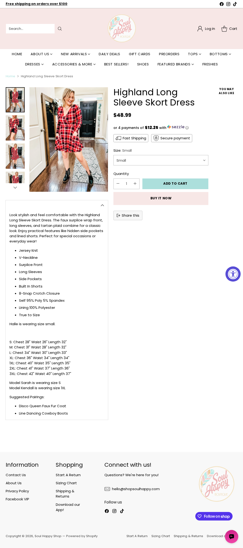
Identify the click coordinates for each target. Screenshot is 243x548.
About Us (14, 482)
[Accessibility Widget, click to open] (233, 274)
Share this (130, 215)
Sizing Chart (66, 482)
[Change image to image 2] (15, 128)
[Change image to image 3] (15, 156)
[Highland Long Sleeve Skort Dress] (68, 139)
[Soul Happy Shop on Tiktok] (235, 5)
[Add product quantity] (135, 184)
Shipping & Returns (65, 494)
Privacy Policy (17, 491)
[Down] (15, 187)
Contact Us (16, 474)
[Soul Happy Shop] (121, 28)
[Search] (60, 29)
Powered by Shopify (82, 536)
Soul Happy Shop (48, 536)
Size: (122, 150)
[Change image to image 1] (15, 100)
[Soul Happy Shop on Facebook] (221, 5)
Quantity (121, 173)
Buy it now (161, 198)
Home (10, 76)
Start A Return (68, 474)
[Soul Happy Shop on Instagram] (228, 5)
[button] (160, 127)
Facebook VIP (17, 499)
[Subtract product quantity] (118, 184)
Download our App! (222, 536)
